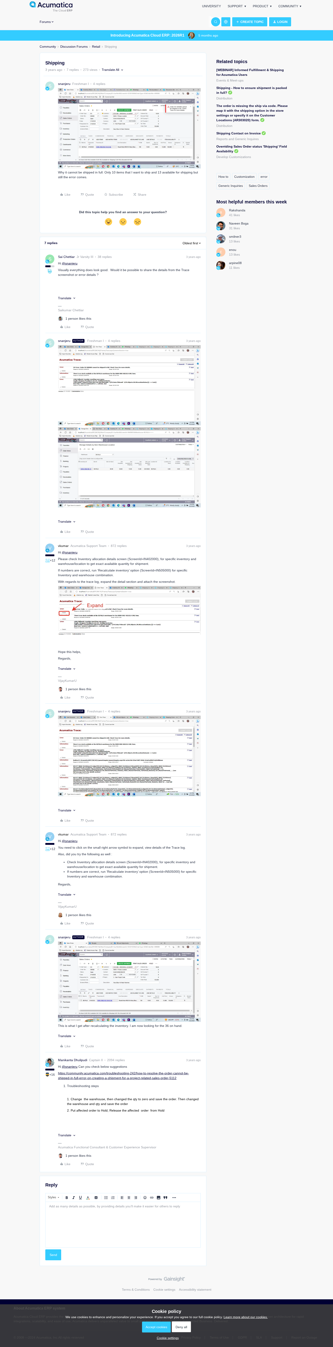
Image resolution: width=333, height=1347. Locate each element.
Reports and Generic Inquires (237, 139)
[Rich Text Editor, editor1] (123, 1224)
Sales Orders (258, 186)
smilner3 (235, 236)
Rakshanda (237, 210)
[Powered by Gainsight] (166, 1280)
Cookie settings (164, 1289)
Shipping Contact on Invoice (238, 133)
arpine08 (235, 263)
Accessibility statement (195, 1289)
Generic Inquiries (230, 186)
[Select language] (225, 21)
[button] (249, 21)
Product (260, 6)
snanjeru (64, 84)
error (264, 176)
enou (232, 250)
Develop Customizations (233, 157)
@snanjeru (69, 263)
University (211, 6)
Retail (96, 46)
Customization (244, 176)
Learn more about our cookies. (246, 1317)
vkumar (63, 546)
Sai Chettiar (66, 257)
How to (223, 176)
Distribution (224, 98)
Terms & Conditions (136, 1289)
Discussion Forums (74, 46)
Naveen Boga (239, 223)
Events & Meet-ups (230, 80)
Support (235, 6)
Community (288, 6)
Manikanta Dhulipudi (72, 1060)
